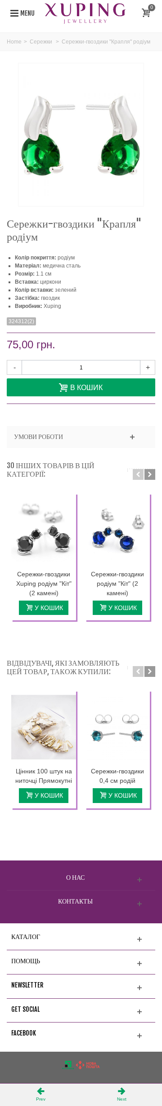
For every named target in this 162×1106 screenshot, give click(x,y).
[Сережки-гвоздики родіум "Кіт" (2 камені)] (117, 530)
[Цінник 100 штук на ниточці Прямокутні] (43, 727)
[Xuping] (85, 13)
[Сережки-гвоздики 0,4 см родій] (117, 727)
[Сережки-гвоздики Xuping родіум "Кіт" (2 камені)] (43, 530)
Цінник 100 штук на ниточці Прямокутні (43, 776)
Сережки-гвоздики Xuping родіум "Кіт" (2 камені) (44, 584)
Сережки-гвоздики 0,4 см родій (117, 776)
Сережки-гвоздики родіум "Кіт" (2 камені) (117, 584)
